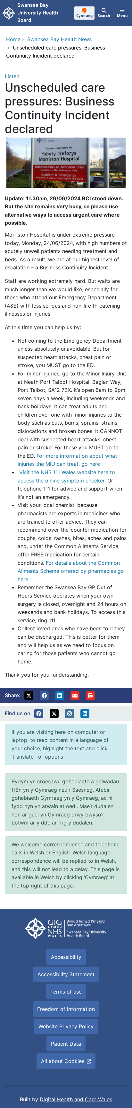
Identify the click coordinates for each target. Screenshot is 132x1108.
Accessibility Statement (66, 974)
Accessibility (66, 957)
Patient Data (66, 1043)
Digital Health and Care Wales (76, 1099)
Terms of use (66, 991)
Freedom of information (66, 1009)
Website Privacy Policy (66, 1026)
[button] (29, 695)
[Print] (90, 695)
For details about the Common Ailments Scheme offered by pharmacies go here (71, 571)
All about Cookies (62, 1061)
